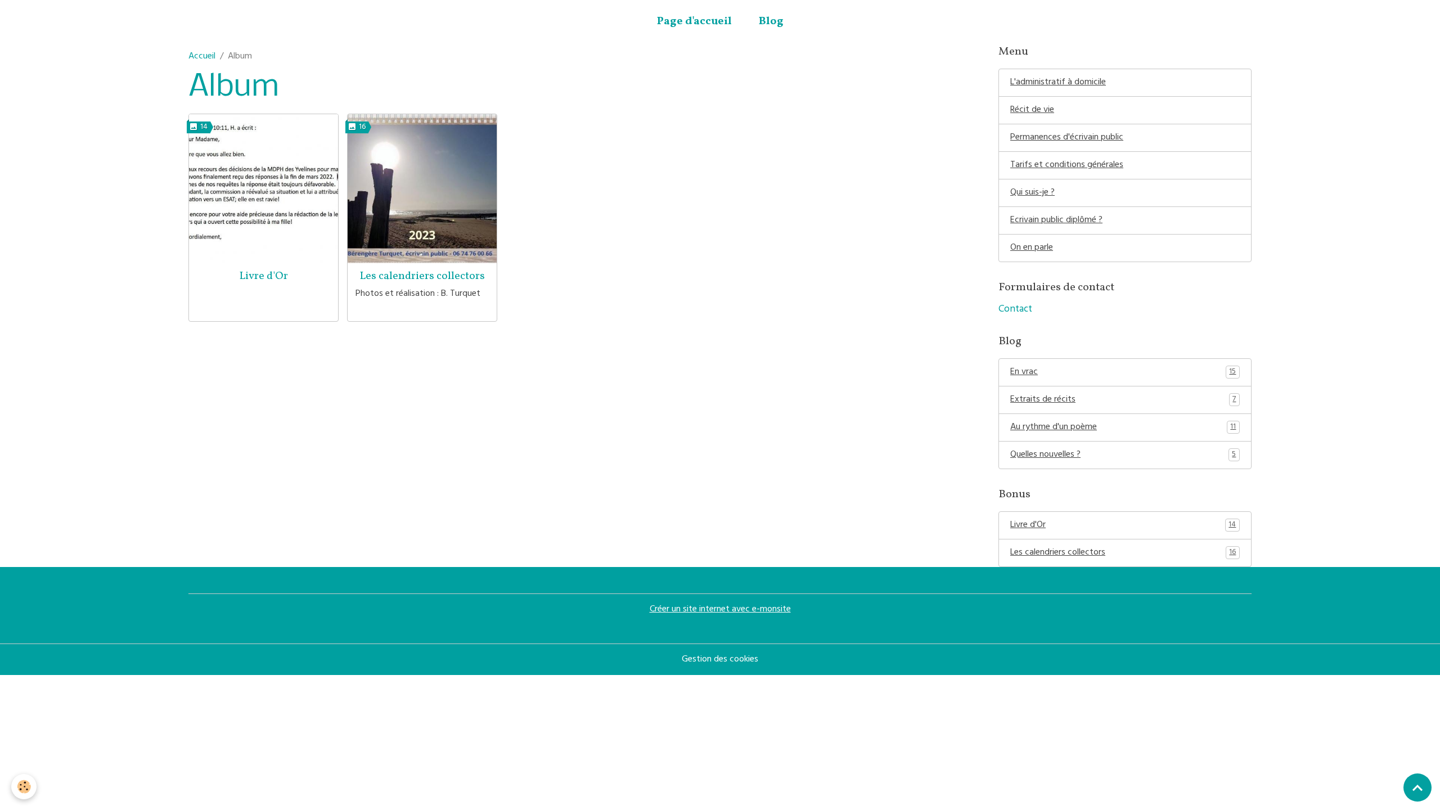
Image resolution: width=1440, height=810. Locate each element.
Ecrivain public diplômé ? (1056, 220)
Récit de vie (1032, 110)
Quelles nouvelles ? (1123, 455)
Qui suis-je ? (1032, 192)
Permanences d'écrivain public (1066, 137)
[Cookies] (24, 786)
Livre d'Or (263, 276)
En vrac (1123, 372)
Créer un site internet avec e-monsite (720, 609)
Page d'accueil (694, 21)
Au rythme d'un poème (1123, 427)
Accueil (201, 56)
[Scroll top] (1417, 787)
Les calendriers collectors (422, 276)
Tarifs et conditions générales (1066, 165)
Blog (771, 21)
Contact (1015, 310)
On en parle (1031, 248)
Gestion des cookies (720, 660)
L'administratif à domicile (1058, 82)
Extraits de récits (1123, 400)
